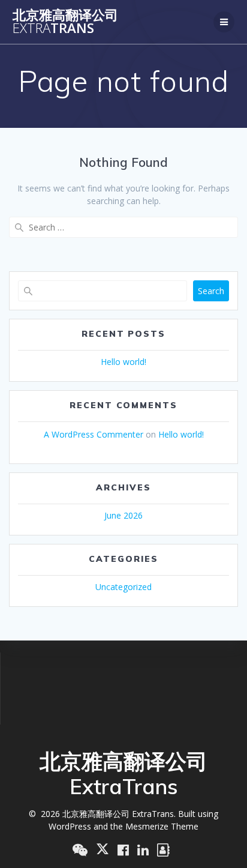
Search (211, 291)
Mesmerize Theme (161, 826)
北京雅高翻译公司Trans (65, 21)
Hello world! (123, 361)
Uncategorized (123, 586)
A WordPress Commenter (93, 434)
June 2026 (123, 515)
